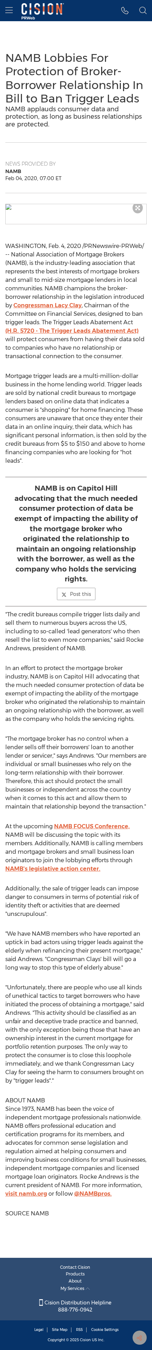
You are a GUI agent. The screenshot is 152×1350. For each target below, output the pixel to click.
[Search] (143, 10)
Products (75, 1274)
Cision (85, 1340)
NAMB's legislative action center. (52, 868)
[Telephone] (125, 10)
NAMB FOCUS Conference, (92, 826)
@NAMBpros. (93, 1193)
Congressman (47, 305)
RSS (79, 1329)
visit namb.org (26, 1193)
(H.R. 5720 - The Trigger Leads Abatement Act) (72, 330)
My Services (73, 1288)
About (75, 1281)
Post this (80, 594)
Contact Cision (75, 1267)
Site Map (60, 1329)
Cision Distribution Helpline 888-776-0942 (77, 1306)
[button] (76, 207)
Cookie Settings (105, 1329)
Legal (38, 1329)
